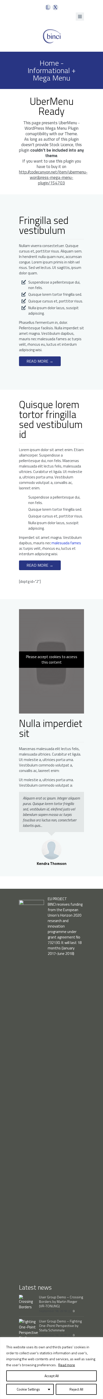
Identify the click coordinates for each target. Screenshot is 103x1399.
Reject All (76, 1389)
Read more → (39, 361)
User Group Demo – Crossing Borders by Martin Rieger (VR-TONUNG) (61, 1301)
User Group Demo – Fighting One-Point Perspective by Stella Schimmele (60, 1325)
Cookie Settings (28, 1389)
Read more (66, 1364)
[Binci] (51, 36)
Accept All (51, 1375)
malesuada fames (66, 543)
